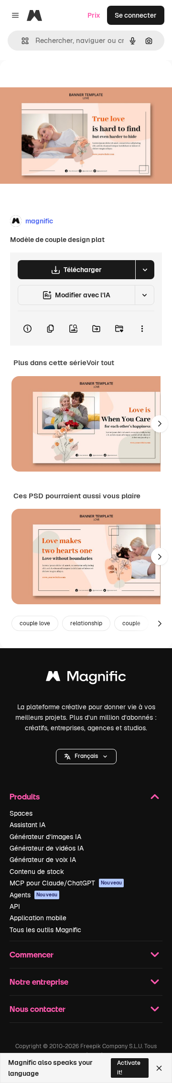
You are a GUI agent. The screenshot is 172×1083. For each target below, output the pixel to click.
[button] (86, 756)
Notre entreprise (39, 982)
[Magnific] (86, 678)
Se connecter (136, 15)
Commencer (32, 954)
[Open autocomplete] (21, 40)
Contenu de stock (37, 871)
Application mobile (38, 918)
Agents (33, 895)
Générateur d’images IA (45, 836)
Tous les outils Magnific (45, 929)
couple (131, 623)
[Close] (159, 1068)
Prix (93, 15)
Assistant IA (27, 824)
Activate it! (128, 1067)
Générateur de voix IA (43, 859)
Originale (63, 81)
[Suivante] (159, 424)
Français (86, 756)
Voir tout (100, 362)
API (15, 906)
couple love (35, 623)
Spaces (21, 813)
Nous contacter (37, 1009)
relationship (86, 623)
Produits (25, 796)
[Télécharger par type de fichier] (144, 269)
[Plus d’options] (141, 328)
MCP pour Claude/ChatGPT (66, 883)
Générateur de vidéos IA (47, 848)
